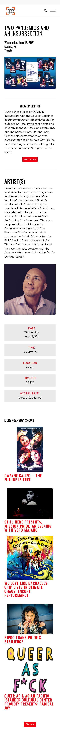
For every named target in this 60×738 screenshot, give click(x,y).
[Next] (51, 536)
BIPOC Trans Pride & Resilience (23, 639)
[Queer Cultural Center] (24, 11)
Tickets (8, 50)
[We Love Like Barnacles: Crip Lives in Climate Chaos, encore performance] (30, 558)
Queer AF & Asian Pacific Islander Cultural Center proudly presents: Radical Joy (29, 702)
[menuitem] (44, 11)
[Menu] (51, 11)
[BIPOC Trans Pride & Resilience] (30, 619)
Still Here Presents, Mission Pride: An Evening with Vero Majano (28, 526)
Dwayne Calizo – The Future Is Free (23, 477)
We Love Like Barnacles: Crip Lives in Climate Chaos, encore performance (26, 589)
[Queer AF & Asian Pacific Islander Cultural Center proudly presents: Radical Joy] (30, 670)
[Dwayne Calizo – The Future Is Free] (30, 450)
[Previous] (9, 536)
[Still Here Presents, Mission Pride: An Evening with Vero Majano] (30, 503)
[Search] (44, 11)
